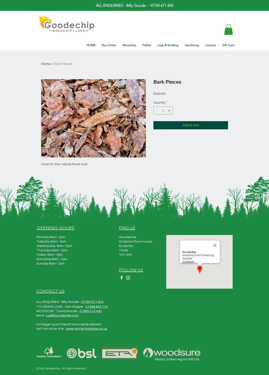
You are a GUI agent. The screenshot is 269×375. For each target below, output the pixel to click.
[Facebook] (121, 277)
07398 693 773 (97, 306)
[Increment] (169, 110)
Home (46, 64)
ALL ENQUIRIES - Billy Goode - (123, 5)
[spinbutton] (163, 110)
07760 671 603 (92, 302)
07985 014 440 (91, 311)
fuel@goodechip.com (62, 315)
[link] (228, 29)
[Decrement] (157, 110)
